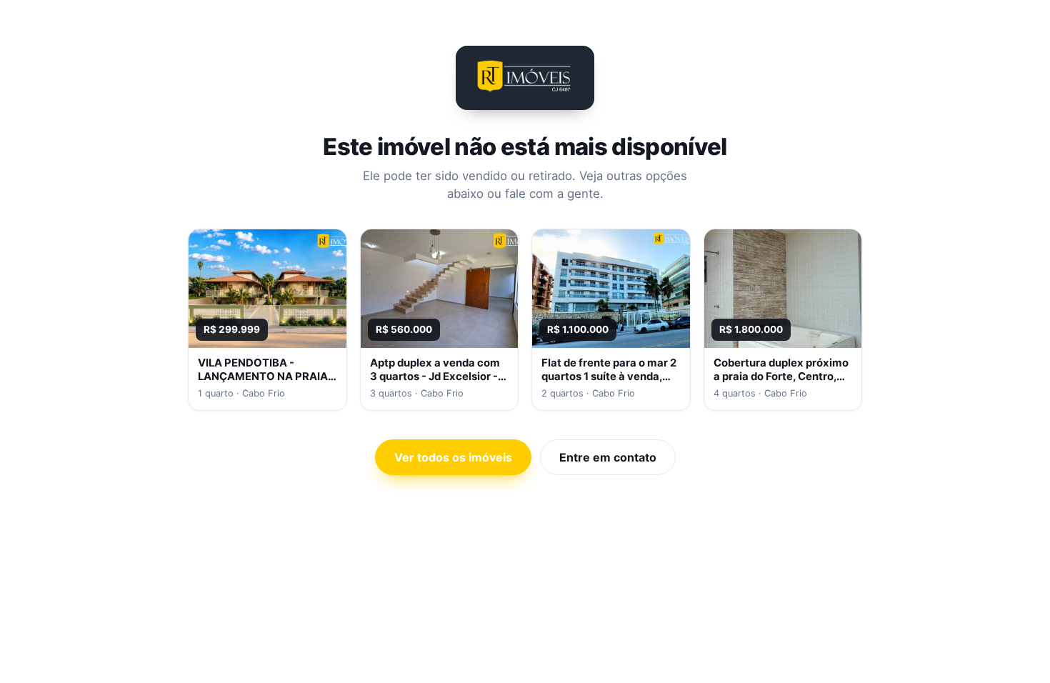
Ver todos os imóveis (453, 457)
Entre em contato (607, 457)
